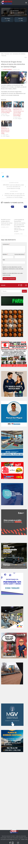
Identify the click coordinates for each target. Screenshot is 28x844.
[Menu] (26, 2)
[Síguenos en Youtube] (21, 285)
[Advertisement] (14, 38)
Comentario (6, 244)
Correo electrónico (19, 254)
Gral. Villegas (5, 54)
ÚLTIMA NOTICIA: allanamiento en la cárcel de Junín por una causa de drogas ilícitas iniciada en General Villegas (18, 111)
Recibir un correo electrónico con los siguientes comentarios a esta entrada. (13, 267)
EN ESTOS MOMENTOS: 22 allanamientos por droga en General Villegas (5, 130)
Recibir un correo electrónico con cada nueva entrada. (13, 274)
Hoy (11, 54)
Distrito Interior (7, 69)
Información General (19, 54)
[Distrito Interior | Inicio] (8, 2)
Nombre (5, 254)
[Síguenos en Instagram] (26, 285)
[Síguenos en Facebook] (19, 285)
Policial (4, 55)
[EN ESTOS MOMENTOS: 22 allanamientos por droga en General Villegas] (6, 123)
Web (4, 259)
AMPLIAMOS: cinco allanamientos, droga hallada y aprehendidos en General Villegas (6, 110)
